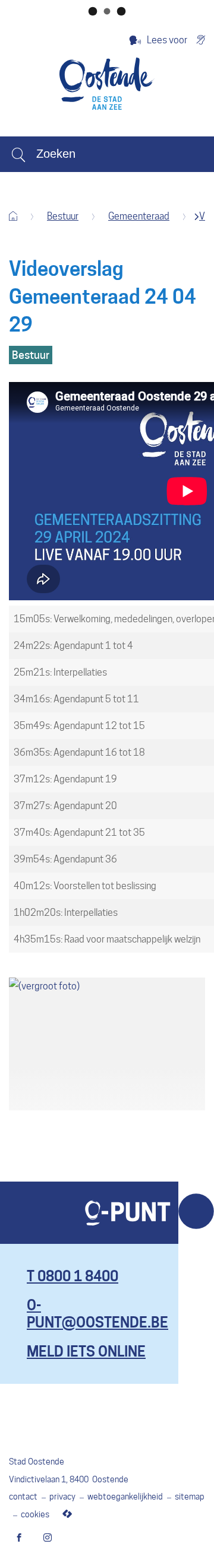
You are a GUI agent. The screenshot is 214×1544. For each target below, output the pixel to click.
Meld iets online (86, 1351)
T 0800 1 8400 (72, 1276)
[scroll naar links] (196, 217)
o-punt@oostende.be (97, 1314)
